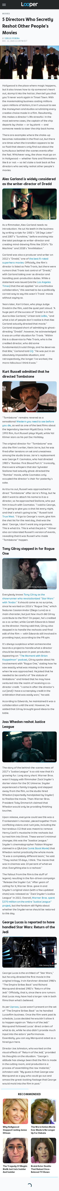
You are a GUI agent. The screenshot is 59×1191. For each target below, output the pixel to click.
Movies (6, 14)
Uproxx (14, 1007)
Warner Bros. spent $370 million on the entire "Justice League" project (28, 901)
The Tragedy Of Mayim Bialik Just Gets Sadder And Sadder (15, 1169)
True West (8, 516)
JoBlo (44, 316)
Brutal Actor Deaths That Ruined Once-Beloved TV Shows (41, 1169)
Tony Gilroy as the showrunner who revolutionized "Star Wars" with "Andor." (28, 598)
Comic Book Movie (38, 848)
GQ (31, 351)
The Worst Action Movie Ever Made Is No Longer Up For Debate (43, 1130)
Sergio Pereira (12, 38)
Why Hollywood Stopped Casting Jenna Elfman (15, 1130)
